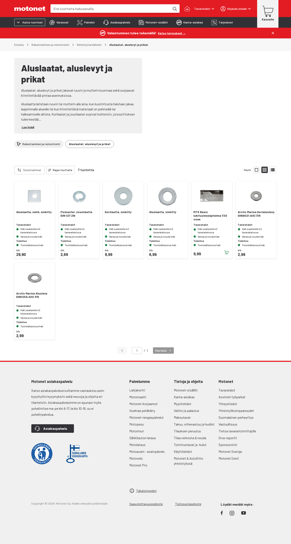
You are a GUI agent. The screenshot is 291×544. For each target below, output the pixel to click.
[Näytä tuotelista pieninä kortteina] (264, 170)
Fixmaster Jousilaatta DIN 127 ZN (76, 213)
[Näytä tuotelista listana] (272, 170)
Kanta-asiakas (184, 397)
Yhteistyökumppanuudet (236, 410)
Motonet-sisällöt (186, 390)
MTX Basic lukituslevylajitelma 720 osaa (210, 215)
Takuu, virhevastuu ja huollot (194, 424)
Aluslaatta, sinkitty (162, 212)
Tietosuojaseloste (188, 504)
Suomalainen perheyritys (236, 417)
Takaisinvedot (146, 491)
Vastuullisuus (228, 424)
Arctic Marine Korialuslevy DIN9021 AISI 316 (256, 213)
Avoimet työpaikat (232, 397)
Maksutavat (182, 417)
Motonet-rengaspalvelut (146, 417)
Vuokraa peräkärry (142, 410)
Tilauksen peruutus (187, 431)
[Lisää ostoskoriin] (226, 252)
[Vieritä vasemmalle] (11, 170)
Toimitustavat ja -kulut (190, 445)
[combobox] (110, 8)
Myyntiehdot (182, 404)
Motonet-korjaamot (143, 404)
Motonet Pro (138, 465)
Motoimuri (136, 431)
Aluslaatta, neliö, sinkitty (34, 212)
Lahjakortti (137, 390)
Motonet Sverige (230, 451)
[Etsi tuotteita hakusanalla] (174, 8)
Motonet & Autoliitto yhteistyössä (188, 460)
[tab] (59, 22)
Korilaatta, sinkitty (118, 212)
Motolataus (137, 445)
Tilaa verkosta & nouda (190, 438)
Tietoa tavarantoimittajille (237, 431)
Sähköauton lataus (142, 438)
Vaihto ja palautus (186, 410)
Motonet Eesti (229, 458)
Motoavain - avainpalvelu (147, 451)
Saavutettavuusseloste (146, 504)
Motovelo (136, 458)
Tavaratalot (227, 390)
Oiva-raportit (228, 438)
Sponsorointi (228, 445)
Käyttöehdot (183, 451)
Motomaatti (137, 397)
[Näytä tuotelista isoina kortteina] (256, 170)
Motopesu (136, 424)
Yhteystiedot (228, 404)
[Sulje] (273, 33)
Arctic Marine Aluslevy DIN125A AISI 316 (31, 295)
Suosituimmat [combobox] (32, 170)
